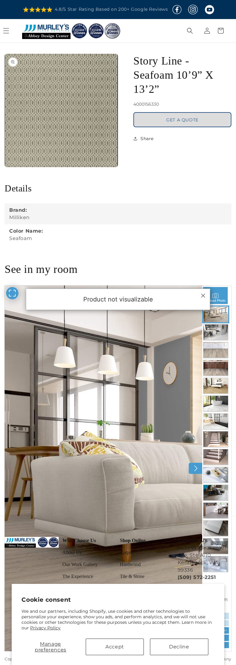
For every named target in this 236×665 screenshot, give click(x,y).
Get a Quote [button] (182, 120)
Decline (179, 647)
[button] (13, 30)
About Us (71, 552)
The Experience (77, 576)
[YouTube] (209, 9)
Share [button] (147, 138)
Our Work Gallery (80, 564)
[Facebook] (177, 9)
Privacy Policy (45, 628)
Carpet (126, 552)
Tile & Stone (132, 576)
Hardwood (130, 564)
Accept (114, 647)
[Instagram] (193, 9)
